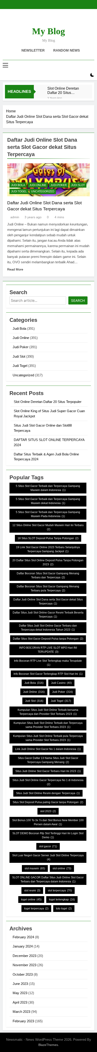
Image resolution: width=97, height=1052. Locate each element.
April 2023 (20, 1002)
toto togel (64, 908)
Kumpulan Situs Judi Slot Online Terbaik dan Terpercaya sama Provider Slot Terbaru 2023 (48, 725)
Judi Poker (59, 185)
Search (78, 300)
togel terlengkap (62, 899)
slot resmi (32, 890)
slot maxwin (35, 868)
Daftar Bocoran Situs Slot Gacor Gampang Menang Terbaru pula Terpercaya (48, 588)
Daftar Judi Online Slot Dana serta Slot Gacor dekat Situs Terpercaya (48, 601)
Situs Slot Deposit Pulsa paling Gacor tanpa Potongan (48, 802)
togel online (31, 899)
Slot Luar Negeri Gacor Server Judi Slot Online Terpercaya (48, 857)
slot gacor (48, 846)
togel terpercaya (36, 908)
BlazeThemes (48, 1045)
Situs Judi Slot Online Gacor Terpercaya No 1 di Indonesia (47, 782)
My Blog (48, 31)
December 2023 (24, 956)
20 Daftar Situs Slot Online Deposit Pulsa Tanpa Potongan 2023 (47, 562)
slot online (62, 868)
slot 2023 (48, 811)
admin (14, 217)
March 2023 (21, 1011)
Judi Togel (19, 191)
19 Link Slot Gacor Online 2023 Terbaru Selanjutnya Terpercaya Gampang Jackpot (48, 549)
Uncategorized (42, 191)
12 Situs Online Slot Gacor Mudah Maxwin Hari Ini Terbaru (48, 527)
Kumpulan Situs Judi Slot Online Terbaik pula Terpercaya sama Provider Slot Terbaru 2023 (48, 738)
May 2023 (20, 993)
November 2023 (24, 965)
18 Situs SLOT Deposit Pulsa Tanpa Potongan (48, 538)
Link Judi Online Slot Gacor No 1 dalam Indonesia (48, 749)
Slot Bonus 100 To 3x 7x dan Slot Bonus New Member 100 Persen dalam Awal (48, 822)
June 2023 (20, 984)
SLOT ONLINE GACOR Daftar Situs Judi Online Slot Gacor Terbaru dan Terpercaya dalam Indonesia (48, 879)
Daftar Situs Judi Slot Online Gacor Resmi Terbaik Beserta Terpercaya (48, 614)
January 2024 (23, 946)
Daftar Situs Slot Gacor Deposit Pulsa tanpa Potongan (48, 638)
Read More (15, 269)
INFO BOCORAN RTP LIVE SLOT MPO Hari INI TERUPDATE (48, 649)
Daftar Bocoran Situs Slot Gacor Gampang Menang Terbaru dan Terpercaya (48, 575)
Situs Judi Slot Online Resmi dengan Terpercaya (48, 793)
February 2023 (23, 1021)
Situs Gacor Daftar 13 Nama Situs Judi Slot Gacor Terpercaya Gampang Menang (48, 760)
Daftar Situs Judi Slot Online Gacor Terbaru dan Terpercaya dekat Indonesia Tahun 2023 (48, 627)
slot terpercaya (60, 890)
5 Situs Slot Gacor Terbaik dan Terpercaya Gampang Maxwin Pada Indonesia (48, 514)
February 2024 (23, 937)
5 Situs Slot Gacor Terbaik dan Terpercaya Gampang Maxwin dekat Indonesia (48, 501)
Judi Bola (18, 185)
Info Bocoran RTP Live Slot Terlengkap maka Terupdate (48, 662)
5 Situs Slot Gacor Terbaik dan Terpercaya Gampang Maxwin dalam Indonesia (48, 488)
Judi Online (37, 185)
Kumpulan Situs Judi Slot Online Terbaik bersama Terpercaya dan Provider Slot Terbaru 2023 (48, 712)
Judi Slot (78, 185)
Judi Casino (61, 682)
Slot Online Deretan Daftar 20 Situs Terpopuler (63, 90)
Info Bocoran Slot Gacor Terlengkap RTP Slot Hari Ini (48, 673)
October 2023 (23, 974)
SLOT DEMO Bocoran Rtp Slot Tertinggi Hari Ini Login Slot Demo (47, 835)
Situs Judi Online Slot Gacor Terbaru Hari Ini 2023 (48, 771)
